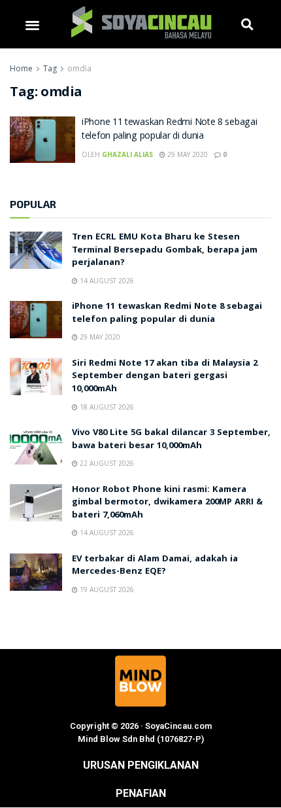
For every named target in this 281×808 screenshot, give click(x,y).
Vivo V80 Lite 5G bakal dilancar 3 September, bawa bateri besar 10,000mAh (171, 439)
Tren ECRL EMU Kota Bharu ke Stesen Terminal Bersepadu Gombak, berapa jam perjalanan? (164, 250)
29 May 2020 (186, 154)
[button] (32, 24)
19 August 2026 (106, 589)
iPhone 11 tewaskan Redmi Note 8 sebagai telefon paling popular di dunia (169, 130)
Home (21, 68)
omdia (79, 68)
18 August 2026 (106, 407)
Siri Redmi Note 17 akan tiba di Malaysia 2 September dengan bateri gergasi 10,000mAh (164, 376)
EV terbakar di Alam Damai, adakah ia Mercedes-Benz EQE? (155, 566)
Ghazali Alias (127, 154)
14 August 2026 (106, 280)
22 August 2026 (106, 463)
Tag (50, 68)
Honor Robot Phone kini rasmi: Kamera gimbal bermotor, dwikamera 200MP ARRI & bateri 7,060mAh (167, 503)
